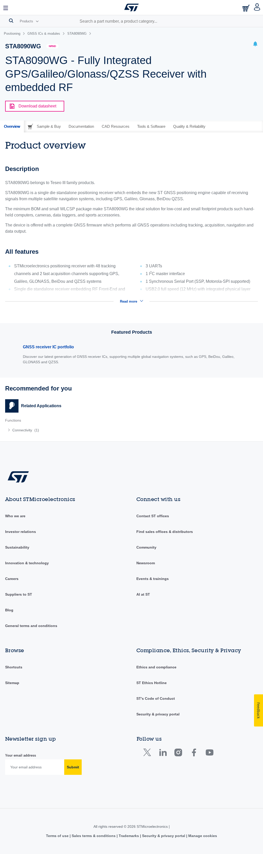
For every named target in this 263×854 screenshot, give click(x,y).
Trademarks (129, 836)
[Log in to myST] (257, 7)
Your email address (20, 755)
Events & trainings (152, 579)
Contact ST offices (152, 516)
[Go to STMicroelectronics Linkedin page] (163, 753)
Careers (11, 579)
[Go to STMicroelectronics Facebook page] (194, 753)
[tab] (12, 126)
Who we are (15, 516)
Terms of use (58, 836)
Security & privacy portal (158, 714)
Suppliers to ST (18, 594)
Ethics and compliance (156, 667)
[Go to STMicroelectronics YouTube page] (209, 753)
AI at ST (143, 594)
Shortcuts (13, 667)
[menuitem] (57, 430)
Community (146, 547)
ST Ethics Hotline (151, 683)
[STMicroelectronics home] (131, 7)
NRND (52, 46)
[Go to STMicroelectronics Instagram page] (178, 753)
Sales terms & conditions (94, 836)
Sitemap (12, 683)
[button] (6, 7)
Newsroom (145, 563)
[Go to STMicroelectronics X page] (148, 753)
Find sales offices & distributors (164, 532)
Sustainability (17, 547)
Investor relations (20, 532)
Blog (9, 610)
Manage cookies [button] (202, 836)
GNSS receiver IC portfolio (48, 347)
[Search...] (11, 20)
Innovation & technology (27, 563)
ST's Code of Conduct (155, 698)
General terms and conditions (31, 626)
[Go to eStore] (246, 8)
